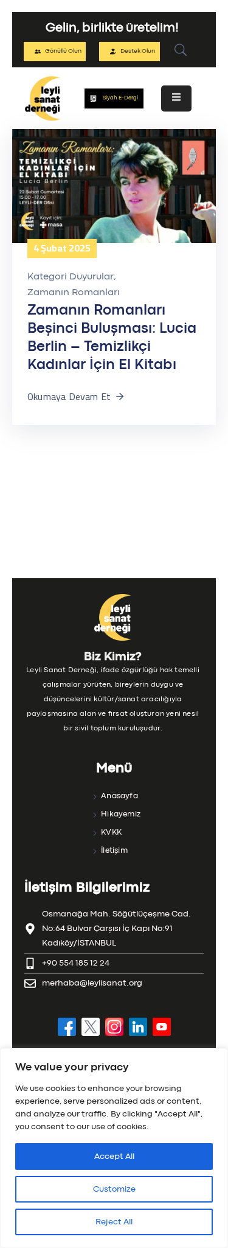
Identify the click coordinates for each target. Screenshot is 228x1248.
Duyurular (91, 277)
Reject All (114, 1222)
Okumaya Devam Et (69, 396)
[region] (114, 1148)
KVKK (111, 832)
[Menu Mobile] (176, 98)
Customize (114, 1189)
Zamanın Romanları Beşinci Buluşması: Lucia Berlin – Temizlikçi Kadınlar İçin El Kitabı (111, 338)
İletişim (114, 850)
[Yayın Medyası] (114, 186)
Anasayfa (119, 796)
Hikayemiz (120, 814)
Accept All (114, 1156)
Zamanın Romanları (73, 293)
